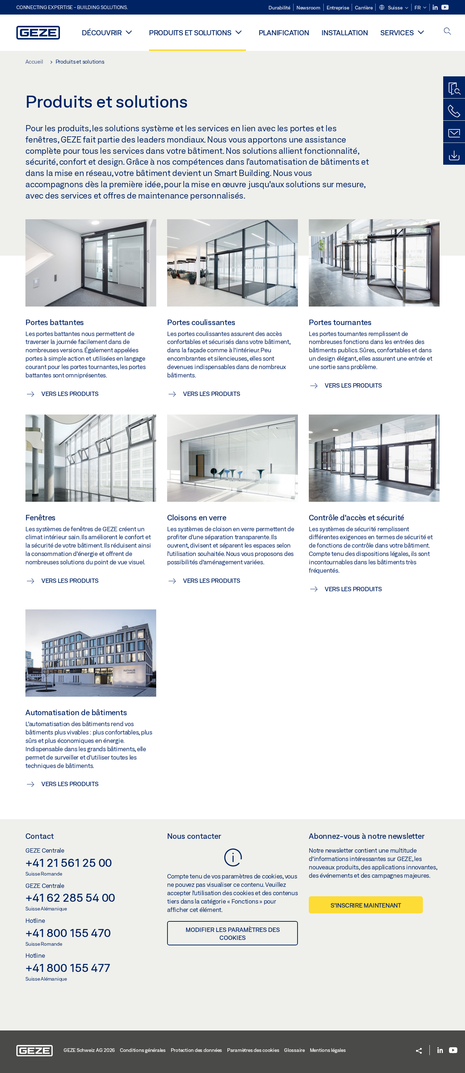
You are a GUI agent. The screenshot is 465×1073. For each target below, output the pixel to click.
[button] (393, 8)
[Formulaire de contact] (454, 133)
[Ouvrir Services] (420, 32)
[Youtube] (445, 7)
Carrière (363, 8)
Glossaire (294, 1050)
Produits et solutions (190, 32)
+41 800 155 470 (67, 932)
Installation (345, 32)
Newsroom (308, 8)
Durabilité (279, 8)
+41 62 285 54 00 (70, 897)
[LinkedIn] (436, 7)
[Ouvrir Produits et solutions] (238, 32)
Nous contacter (194, 836)
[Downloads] (454, 155)
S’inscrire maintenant (366, 905)
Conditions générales (143, 1050)
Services (396, 32)
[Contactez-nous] (454, 111)
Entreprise (338, 8)
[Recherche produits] (454, 89)
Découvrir (102, 32)
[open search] (447, 32)
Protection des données (196, 1050)
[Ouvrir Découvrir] (129, 32)
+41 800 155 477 (67, 967)
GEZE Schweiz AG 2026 (89, 1050)
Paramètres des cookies (253, 1050)
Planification (284, 32)
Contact (39, 836)
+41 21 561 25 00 (68, 862)
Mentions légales (328, 1050)
